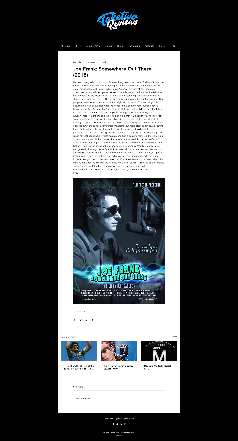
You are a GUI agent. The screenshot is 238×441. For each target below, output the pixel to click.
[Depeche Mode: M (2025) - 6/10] (159, 351)
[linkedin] (121, 424)
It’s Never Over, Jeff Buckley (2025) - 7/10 (118, 367)
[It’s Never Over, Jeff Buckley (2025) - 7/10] (119, 351)
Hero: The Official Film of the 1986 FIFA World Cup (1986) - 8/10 (79, 367)
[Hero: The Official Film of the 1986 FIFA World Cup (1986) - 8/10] (79, 351)
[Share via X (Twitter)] (80, 320)
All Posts (65, 46)
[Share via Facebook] (74, 320)
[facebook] (113, 424)
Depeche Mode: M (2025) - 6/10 (158, 367)
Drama (108, 46)
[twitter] (117, 424)
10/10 (78, 46)
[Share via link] (92, 320)
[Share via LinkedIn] (86, 320)
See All (174, 336)
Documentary (93, 46)
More (162, 46)
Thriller (120, 46)
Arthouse (149, 46)
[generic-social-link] (124, 424)
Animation (134, 46)
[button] (174, 46)
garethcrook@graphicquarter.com (119, 419)
